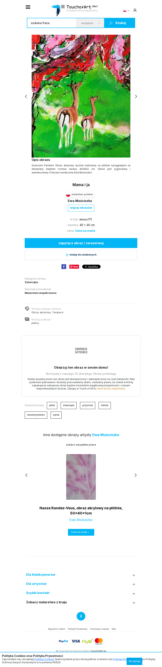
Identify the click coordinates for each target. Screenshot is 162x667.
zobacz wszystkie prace (81, 444)
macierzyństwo (36, 414)
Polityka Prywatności (78, 629)
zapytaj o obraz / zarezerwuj (81, 243)
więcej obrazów (81, 207)
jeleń (52, 405)
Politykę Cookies (44, 659)
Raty (114, 629)
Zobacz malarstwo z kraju (46, 602)
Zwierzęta (31, 282)
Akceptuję (134, 661)
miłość (104, 405)
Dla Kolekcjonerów (40, 575)
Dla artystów (36, 584)
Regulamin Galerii (56, 629)
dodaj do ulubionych (83, 254)
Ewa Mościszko (80, 201)
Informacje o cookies (99, 629)
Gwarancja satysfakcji (111, 388)
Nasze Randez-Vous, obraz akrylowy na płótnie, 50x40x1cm (81, 510)
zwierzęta (68, 405)
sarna (56, 414)
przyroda (87, 405)
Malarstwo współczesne (41, 292)
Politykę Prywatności (125, 659)
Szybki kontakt (38, 593)
